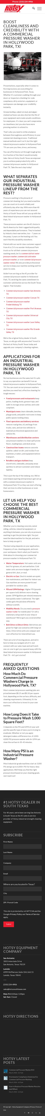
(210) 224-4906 (26, 1)
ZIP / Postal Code (10, 902)
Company (7, 863)
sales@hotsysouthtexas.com (14, 989)
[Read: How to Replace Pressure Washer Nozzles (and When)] (5, 1087)
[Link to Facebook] (25, 1113)
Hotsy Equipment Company (20, 1107)
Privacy (32, 1107)
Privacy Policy (16, 914)
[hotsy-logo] (18, 9)
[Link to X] (36, 1113)
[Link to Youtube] (28, 1113)
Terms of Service (33, 914)
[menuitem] (32, 9)
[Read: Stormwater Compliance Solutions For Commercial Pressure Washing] (5, 1078)
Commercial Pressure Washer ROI (21, 1070)
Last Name (7, 852)
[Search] (32, 9)
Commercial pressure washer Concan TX (22, 298)
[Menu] (38, 9)
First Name (8, 842)
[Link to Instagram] (32, 1113)
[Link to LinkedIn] (40, 1113)
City (5, 893)
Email (5, 874)
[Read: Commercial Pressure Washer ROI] (5, 1071)
